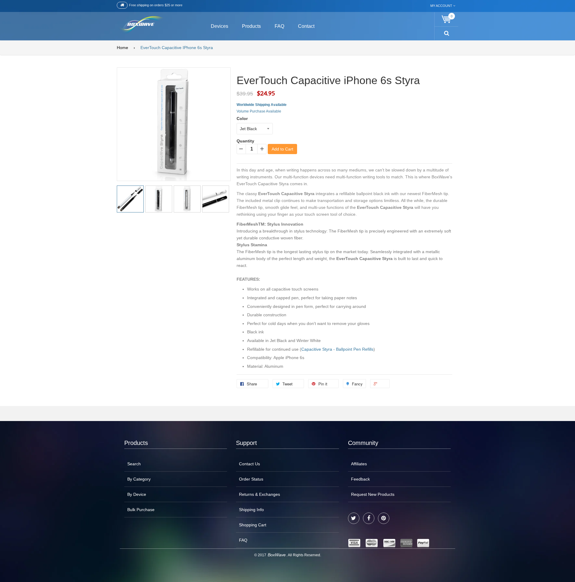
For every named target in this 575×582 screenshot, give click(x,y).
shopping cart (252, 524)
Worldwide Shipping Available (262, 105)
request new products (372, 494)
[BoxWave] (140, 25)
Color (242, 118)
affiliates (359, 463)
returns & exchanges (259, 494)
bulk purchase (141, 509)
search (134, 463)
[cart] (447, 19)
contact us (249, 463)
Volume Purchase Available (259, 111)
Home (122, 47)
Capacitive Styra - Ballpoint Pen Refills (337, 349)
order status (251, 479)
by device (136, 494)
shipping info (251, 509)
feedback (360, 479)
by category (139, 479)
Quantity (245, 141)
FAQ (243, 540)
